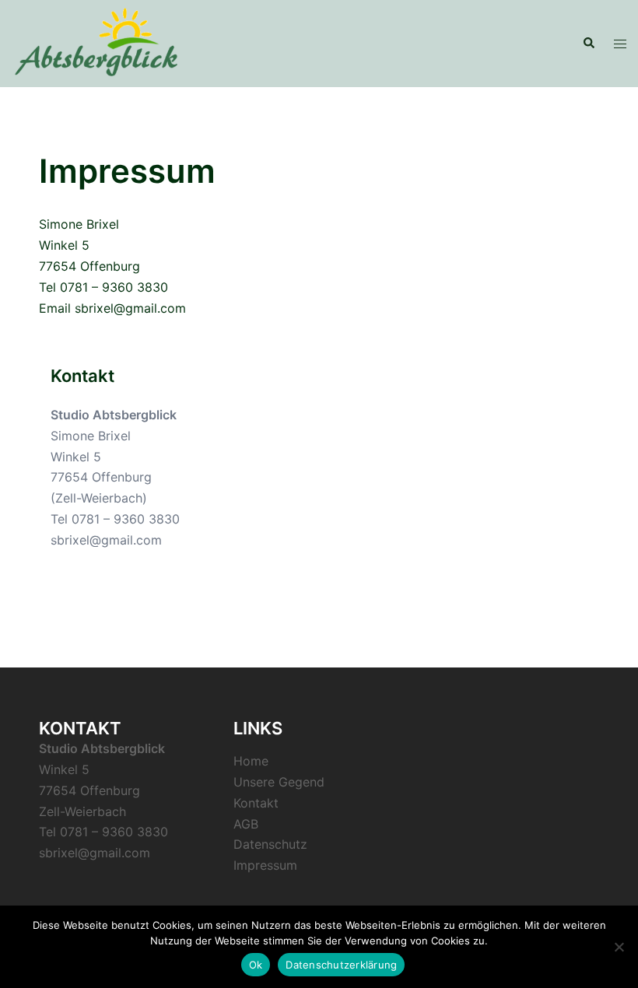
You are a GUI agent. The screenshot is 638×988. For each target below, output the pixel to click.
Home (250, 761)
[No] (618, 947)
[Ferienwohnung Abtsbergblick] (96, 42)
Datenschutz (270, 844)
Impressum (265, 865)
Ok (256, 964)
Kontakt (256, 803)
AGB (245, 824)
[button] (588, 43)
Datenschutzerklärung (341, 964)
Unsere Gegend (278, 782)
